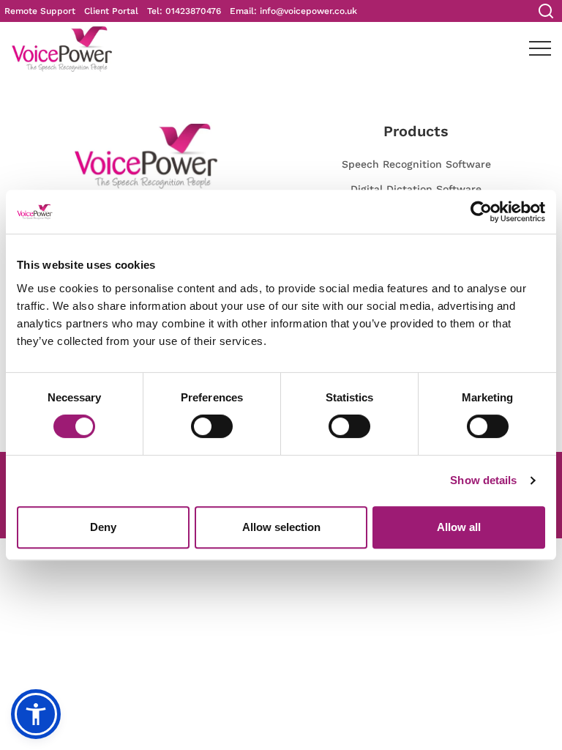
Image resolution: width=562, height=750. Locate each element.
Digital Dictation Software (416, 189)
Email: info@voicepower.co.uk (293, 11)
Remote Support (39, 11)
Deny (103, 527)
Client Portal (111, 11)
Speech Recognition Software (416, 164)
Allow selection (281, 527)
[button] (36, 714)
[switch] (212, 426)
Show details (483, 480)
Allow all (459, 527)
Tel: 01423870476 (184, 11)
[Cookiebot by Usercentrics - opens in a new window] (481, 212)
